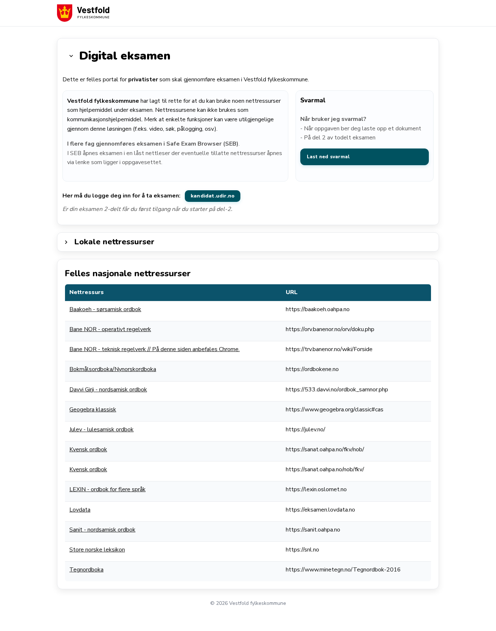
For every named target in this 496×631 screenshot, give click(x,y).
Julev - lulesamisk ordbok (101, 429)
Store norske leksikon (97, 550)
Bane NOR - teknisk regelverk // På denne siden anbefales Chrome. (154, 349)
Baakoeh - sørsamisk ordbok (105, 309)
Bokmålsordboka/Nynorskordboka (112, 369)
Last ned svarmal (328, 157)
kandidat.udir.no (213, 195)
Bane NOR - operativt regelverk (110, 329)
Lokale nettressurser (114, 241)
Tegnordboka (86, 570)
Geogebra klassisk (92, 410)
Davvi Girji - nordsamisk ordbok (108, 390)
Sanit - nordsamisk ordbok (102, 530)
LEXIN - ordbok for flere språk (107, 489)
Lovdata (79, 510)
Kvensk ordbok (88, 449)
